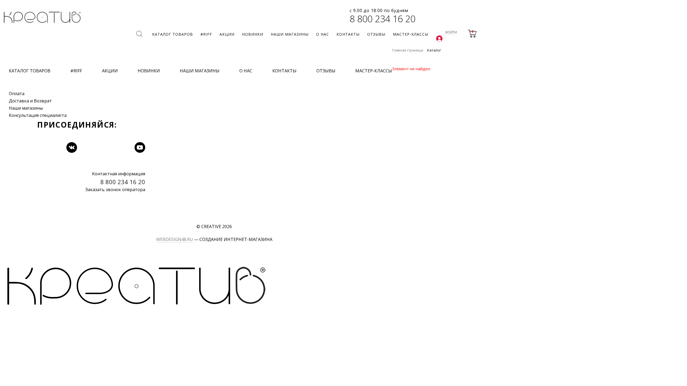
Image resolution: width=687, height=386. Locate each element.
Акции (110, 71)
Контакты (284, 71)
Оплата (16, 93)
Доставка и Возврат (30, 101)
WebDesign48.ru (174, 239)
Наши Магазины (200, 71)
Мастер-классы (373, 71)
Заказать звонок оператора (115, 189)
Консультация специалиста (38, 115)
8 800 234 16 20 (382, 19)
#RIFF (76, 71)
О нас (245, 71)
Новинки (149, 71)
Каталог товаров (29, 71)
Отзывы (325, 71)
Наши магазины (26, 108)
